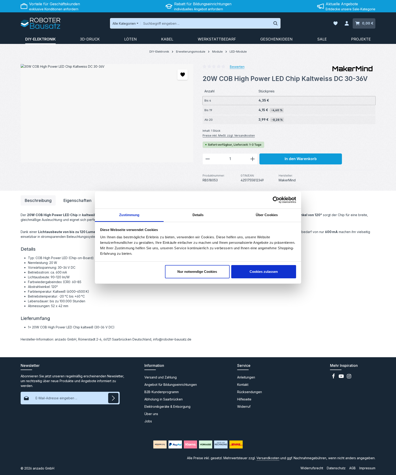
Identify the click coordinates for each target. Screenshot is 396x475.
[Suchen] (275, 23)
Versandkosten (267, 458)
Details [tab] (198, 215)
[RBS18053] (107, 113)
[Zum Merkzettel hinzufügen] (182, 75)
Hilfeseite (244, 399)
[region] (107, 113)
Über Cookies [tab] (267, 215)
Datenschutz (336, 468)
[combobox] (205, 23)
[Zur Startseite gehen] (40, 23)
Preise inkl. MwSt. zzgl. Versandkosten (229, 135)
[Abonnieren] (113, 398)
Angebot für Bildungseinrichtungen (170, 384)
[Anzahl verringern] (207, 158)
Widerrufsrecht (311, 468)
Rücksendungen (249, 392)
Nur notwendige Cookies (197, 272)
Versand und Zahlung (160, 377)
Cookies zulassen (264, 272)
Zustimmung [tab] (129, 215)
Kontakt (242, 384)
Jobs (148, 421)
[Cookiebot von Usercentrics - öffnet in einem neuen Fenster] (276, 199)
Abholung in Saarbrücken (163, 399)
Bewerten (237, 66)
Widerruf (243, 406)
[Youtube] (342, 377)
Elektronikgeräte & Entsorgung (167, 406)
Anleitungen (246, 377)
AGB (352, 468)
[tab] (38, 200)
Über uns (151, 414)
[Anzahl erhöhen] (253, 158)
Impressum (367, 468)
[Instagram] (349, 377)
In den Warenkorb (301, 159)
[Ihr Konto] (346, 23)
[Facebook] (334, 377)
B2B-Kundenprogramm (161, 392)
